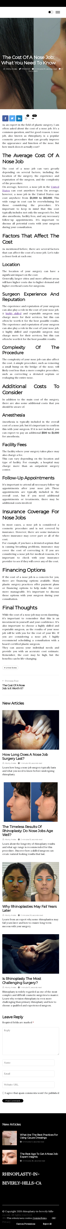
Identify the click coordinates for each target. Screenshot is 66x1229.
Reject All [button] (47, 1224)
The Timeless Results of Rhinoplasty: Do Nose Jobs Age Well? (27, 831)
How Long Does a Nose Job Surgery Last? (25, 757)
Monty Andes (11, 69)
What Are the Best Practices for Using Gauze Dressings (39, 1136)
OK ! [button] (54, 1218)
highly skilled (13, 313)
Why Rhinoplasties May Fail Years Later (29, 908)
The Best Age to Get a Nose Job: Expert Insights (39, 1155)
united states (11, 668)
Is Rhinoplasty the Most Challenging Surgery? (21, 981)
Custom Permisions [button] (25, 1224)
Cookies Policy (39, 1218)
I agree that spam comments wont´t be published (32, 1093)
